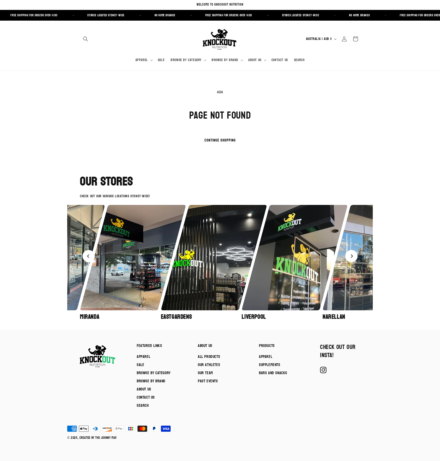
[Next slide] (351, 256)
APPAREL (265, 356)
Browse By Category (154, 372)
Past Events (208, 381)
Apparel (143, 356)
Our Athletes (209, 364)
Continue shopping (220, 140)
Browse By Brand (151, 381)
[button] (85, 39)
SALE (140, 364)
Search (143, 405)
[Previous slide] (88, 256)
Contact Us (146, 397)
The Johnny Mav (106, 438)
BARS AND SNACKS (273, 372)
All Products (209, 356)
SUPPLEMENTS (269, 364)
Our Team (205, 372)
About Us (144, 389)
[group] (119, 263)
